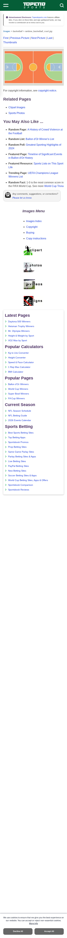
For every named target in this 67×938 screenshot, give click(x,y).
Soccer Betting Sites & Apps (22, 475)
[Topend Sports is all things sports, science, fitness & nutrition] (34, 5)
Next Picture (38, 38)
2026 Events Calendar (19, 420)
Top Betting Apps (16, 437)
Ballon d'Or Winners (18, 384)
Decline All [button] (18, 931)
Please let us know (22, 197)
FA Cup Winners (16, 398)
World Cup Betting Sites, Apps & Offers (28, 480)
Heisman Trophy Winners (21, 326)
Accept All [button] (49, 931)
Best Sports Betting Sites (21, 433)
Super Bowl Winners (18, 394)
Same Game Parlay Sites (21, 452)
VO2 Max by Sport (17, 340)
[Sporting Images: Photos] (33, 271)
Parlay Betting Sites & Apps (22, 456)
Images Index (34, 221)
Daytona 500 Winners (19, 321)
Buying (30, 232)
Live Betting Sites (17, 461)
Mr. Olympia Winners (19, 331)
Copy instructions (36, 238)
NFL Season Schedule (19, 411)
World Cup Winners (18, 389)
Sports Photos (16, 113)
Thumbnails (10, 42)
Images (6, 31)
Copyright (31, 226)
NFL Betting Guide (17, 415)
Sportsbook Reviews (18, 490)
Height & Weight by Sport (21, 336)
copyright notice (47, 90)
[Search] (62, 5)
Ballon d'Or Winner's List (40, 139)
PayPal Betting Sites (18, 466)
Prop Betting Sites (17, 447)
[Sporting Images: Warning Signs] (33, 305)
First (5, 38)
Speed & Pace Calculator (21, 362)
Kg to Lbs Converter (18, 353)
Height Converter (17, 357)
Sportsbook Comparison (20, 485)
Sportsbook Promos (18, 442)
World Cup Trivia (54, 186)
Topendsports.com (39, 17)
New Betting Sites (17, 471)
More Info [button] (33, 923)
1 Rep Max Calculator (19, 367)
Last (49, 38)
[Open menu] (5, 5)
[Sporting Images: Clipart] (33, 254)
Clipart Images (16, 107)
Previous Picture (19, 38)
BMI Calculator (15, 372)
